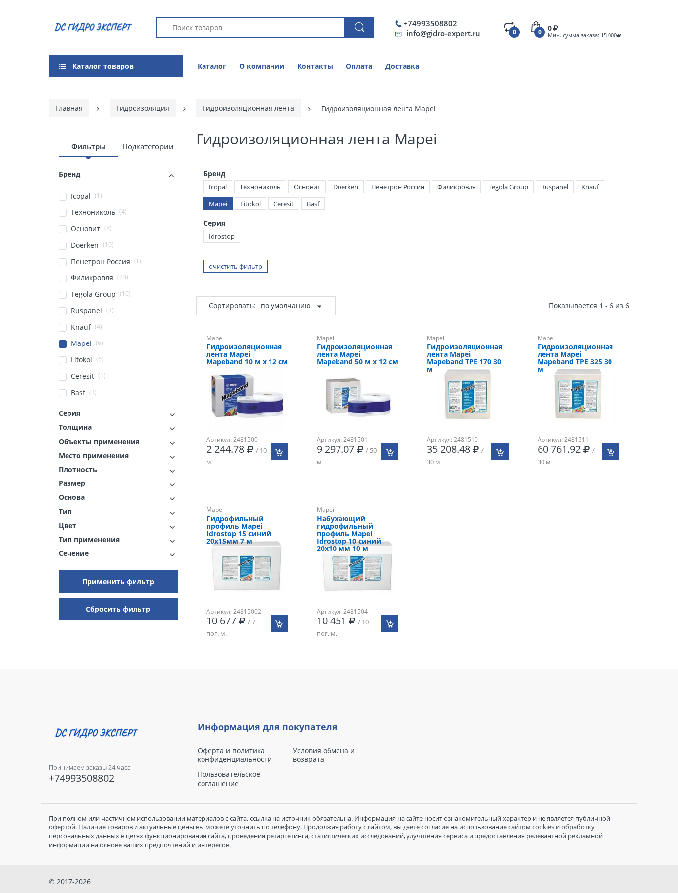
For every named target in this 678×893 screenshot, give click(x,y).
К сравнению (472, 496)
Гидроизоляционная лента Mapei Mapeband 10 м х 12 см (247, 354)
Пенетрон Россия (397, 186)
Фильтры (88, 146)
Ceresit (283, 203)
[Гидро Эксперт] (92, 26)
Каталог (212, 65)
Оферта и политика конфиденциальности (235, 755)
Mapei (218, 203)
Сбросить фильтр (118, 609)
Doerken (345, 186)
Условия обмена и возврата (324, 755)
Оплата (359, 65)
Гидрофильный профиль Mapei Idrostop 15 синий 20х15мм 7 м (238, 530)
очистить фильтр (235, 266)
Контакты (315, 65)
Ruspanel (554, 186)
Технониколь (260, 186)
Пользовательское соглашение (229, 779)
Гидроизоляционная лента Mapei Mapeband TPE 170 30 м (464, 358)
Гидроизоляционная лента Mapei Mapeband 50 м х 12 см (357, 354)
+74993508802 (430, 23)
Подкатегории (148, 146)
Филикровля (456, 186)
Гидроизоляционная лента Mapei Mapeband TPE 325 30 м (575, 358)
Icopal (218, 186)
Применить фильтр (118, 581)
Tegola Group (508, 186)
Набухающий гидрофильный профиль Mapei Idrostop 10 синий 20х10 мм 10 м (349, 534)
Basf (313, 203)
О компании (261, 65)
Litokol (250, 203)
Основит (307, 186)
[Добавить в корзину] (279, 451)
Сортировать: (232, 305)
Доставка (402, 65)
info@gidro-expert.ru (443, 33)
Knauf (590, 186)
